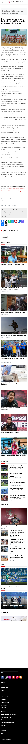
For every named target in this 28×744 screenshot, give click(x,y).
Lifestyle (3, 708)
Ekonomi (3, 699)
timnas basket (6, 234)
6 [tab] (15, 610)
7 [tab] (17, 610)
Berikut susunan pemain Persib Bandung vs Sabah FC (17, 482)
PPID (2, 733)
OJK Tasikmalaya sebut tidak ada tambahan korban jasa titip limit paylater (17, 541)
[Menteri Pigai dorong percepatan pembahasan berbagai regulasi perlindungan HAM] (4, 532)
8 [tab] (20, 610)
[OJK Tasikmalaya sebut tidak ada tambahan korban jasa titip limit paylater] (4, 541)
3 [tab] (14, 586)
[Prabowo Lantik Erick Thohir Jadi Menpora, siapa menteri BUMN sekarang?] (14, 398)
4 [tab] (16, 586)
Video (3, 588)
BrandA (3, 725)
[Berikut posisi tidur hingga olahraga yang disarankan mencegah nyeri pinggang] (14, 373)
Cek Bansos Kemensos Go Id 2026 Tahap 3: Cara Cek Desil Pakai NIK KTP (17, 497)
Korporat (3, 730)
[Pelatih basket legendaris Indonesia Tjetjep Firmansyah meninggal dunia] (14, 255)
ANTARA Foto (5, 728)
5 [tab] (18, 586)
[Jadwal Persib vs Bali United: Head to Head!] (4, 468)
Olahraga (12, 10)
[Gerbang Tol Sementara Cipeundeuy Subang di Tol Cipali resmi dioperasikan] (4, 558)
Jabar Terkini (5, 697)
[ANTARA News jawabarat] (15, 2)
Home (6, 10)
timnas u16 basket (18, 234)
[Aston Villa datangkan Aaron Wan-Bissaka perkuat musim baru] (14, 516)
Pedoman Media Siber (7, 722)
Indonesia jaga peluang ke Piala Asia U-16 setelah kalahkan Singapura (14, 12)
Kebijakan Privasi (6, 717)
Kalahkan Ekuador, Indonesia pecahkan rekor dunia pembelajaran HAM (13, 604)
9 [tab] (22, 610)
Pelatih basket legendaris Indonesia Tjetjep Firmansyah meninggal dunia (12, 263)
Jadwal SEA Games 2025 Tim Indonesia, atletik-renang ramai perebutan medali (13, 334)
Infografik (4, 612)
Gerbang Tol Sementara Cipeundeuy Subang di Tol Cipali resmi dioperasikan (17, 557)
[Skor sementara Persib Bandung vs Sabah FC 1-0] (4, 490)
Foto (2, 564)
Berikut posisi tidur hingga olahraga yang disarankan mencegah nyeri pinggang (12, 383)
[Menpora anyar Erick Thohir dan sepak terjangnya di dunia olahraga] (14, 423)
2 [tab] (11, 586)
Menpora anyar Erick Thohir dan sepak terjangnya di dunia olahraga (13, 431)
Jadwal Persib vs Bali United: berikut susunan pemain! (16, 475)
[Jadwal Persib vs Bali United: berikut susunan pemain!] (4, 475)
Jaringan (3, 711)
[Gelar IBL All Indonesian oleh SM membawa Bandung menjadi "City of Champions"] (14, 348)
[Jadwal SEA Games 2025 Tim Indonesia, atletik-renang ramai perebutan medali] (14, 325)
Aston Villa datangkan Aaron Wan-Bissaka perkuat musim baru (12, 525)
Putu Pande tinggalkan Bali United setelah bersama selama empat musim (13, 454)
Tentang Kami (5, 720)
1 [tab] (9, 586)
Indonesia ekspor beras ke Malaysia (13, 658)
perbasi (4, 237)
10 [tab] (24, 610)
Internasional (5, 702)
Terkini (3, 682)
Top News (4, 504)
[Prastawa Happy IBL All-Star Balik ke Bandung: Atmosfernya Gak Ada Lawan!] (14, 302)
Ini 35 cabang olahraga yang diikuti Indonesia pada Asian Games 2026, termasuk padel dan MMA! (12, 287)
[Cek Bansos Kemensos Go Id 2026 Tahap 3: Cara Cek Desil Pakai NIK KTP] (4, 498)
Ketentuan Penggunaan (8, 714)
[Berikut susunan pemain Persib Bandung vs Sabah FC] (4, 483)
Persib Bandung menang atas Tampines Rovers (12, 581)
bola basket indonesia (11, 230)
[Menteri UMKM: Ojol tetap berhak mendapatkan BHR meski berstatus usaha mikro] (4, 549)
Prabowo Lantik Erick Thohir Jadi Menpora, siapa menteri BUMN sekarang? (11, 407)
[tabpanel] (14, 576)
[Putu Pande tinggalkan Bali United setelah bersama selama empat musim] (14, 446)
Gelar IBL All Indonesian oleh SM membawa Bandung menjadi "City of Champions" (12, 358)
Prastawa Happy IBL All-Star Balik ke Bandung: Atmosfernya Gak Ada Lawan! (13, 311)
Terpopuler (5, 461)
